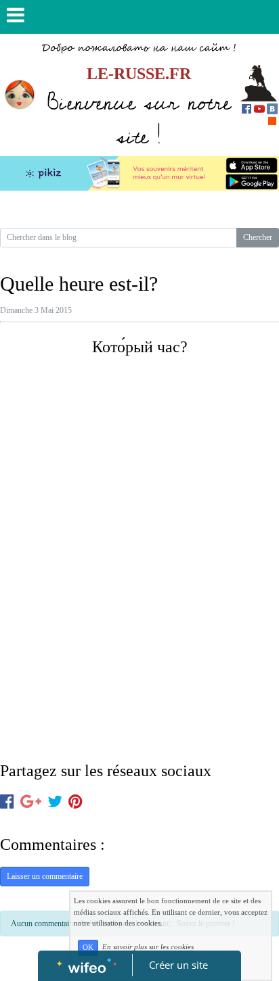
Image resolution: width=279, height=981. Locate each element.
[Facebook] (246, 108)
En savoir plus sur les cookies (148, 947)
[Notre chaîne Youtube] (259, 108)
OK (88, 947)
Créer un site (178, 965)
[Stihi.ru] (272, 120)
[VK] (272, 108)
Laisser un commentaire (45, 876)
